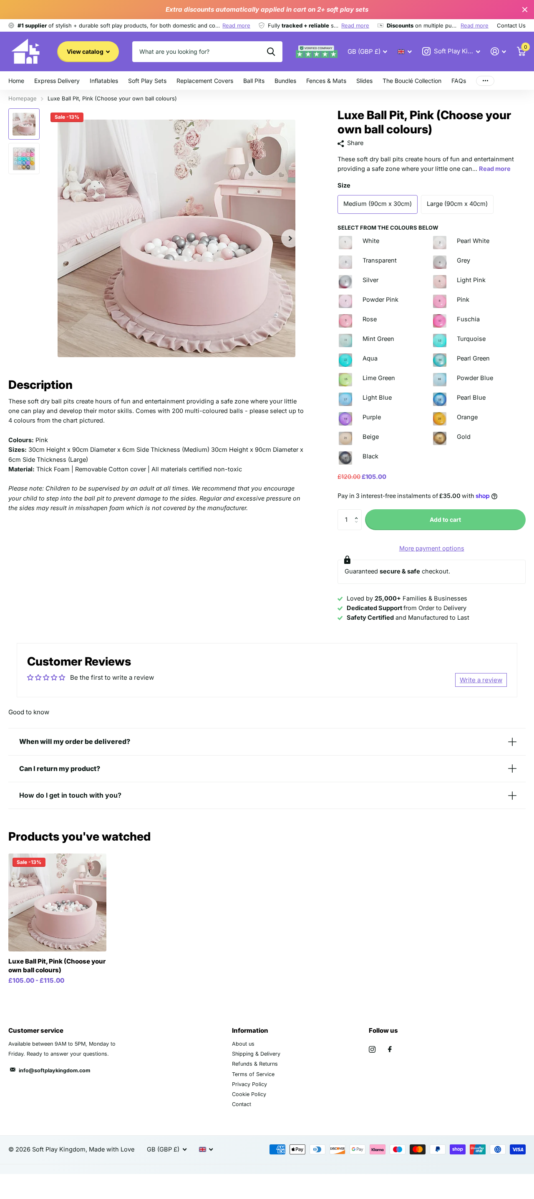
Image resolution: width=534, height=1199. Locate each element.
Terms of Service (253, 1074)
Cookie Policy (249, 1094)
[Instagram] (372, 1049)
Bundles (285, 80)
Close (525, 9)
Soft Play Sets (147, 80)
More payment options (431, 548)
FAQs (458, 80)
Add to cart (445, 519)
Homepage (22, 98)
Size (344, 185)
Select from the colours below (388, 227)
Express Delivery (57, 80)
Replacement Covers (204, 80)
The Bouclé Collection (412, 80)
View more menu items (485, 80)
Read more (236, 25)
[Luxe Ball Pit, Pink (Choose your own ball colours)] (57, 902)
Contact (241, 1104)
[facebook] (390, 1049)
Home (16, 80)
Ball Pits (253, 80)
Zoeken (270, 51)
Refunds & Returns (255, 1064)
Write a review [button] (481, 680)
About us (243, 1044)
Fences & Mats (326, 80)
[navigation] (24, 124)
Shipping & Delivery (256, 1054)
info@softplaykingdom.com (54, 1070)
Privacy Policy (249, 1084)
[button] (290, 238)
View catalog (86, 51)
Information (250, 1030)
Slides (364, 80)
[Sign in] (498, 51)
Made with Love (111, 1149)
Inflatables (104, 80)
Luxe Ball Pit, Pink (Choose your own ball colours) (57, 965)
